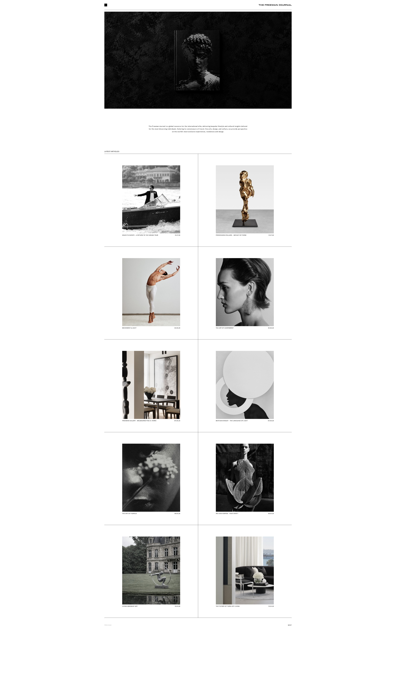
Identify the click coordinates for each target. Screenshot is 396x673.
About (135, 5)
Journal (166, 5)
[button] (105, 5)
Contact (179, 5)
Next (290, 625)
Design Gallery (151, 5)
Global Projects (120, 5)
